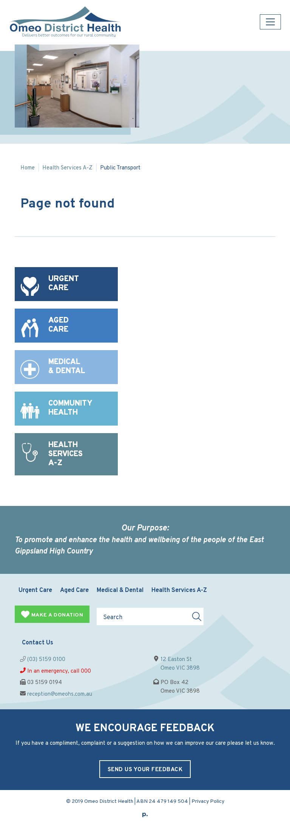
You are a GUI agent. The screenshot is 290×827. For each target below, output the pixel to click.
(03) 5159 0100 (46, 659)
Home (27, 168)
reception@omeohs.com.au (59, 694)
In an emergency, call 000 (59, 671)
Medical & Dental (120, 590)
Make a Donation (56, 615)
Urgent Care (35, 590)
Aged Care (74, 590)
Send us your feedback (145, 769)
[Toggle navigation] (270, 21)
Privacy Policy (207, 801)
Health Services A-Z (67, 168)
